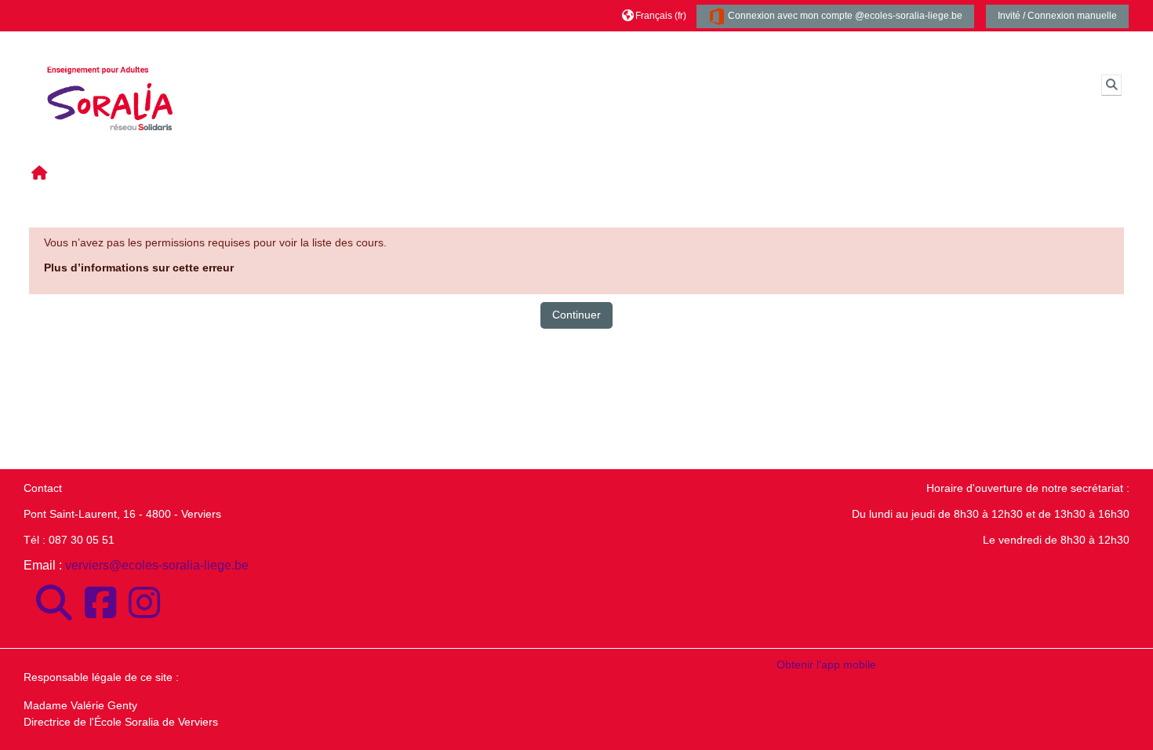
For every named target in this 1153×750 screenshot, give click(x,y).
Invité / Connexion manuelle (1057, 15)
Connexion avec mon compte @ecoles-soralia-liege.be (844, 15)
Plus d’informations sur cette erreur (139, 267)
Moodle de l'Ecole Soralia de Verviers (324, 46)
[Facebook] (100, 603)
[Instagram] (144, 603)
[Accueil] (110, 84)
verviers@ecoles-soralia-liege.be (157, 565)
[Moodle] (54, 603)
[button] (654, 15)
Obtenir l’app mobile (826, 664)
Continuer (576, 314)
